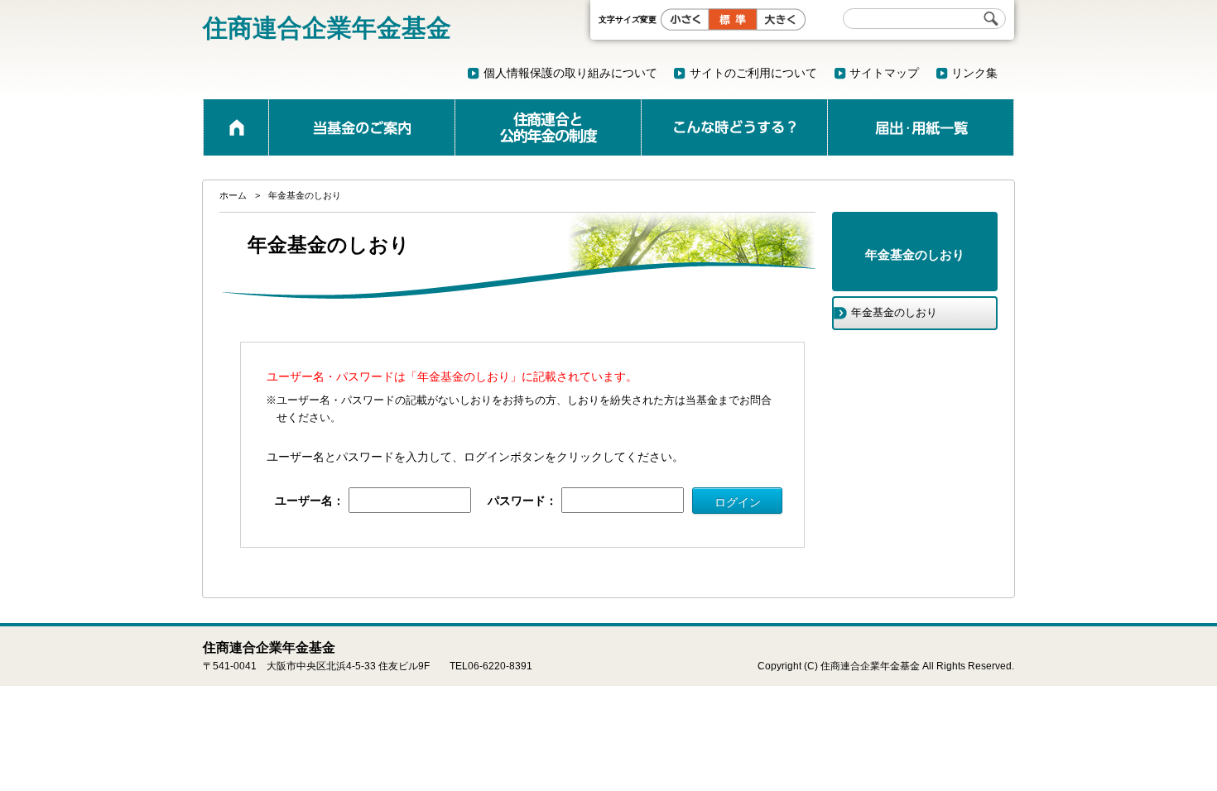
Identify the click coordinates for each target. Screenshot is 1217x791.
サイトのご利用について (753, 72)
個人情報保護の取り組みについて (570, 72)
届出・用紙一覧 (920, 127)
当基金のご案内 (362, 127)
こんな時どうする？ (734, 127)
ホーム (236, 127)
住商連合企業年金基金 (327, 27)
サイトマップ (884, 72)
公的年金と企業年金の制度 (548, 127)
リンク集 (974, 72)
